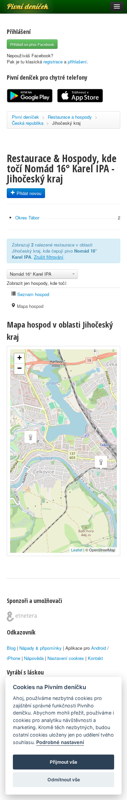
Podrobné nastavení (60, 742)
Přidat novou (28, 193)
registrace (53, 61)
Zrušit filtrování (48, 257)
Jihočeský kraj (66, 123)
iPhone (13, 658)
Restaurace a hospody (70, 117)
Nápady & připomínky (40, 648)
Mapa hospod (29, 306)
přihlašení (77, 61)
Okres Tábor (27, 217)
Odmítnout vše (63, 779)
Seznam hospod (32, 294)
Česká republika (27, 123)
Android (98, 648)
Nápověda (34, 658)
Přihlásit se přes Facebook (32, 44)
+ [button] (19, 357)
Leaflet (76, 549)
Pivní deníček (20, 4)
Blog (11, 648)
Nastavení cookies (65, 658)
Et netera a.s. (22, 616)
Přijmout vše (63, 762)
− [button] (19, 368)
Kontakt (95, 658)
